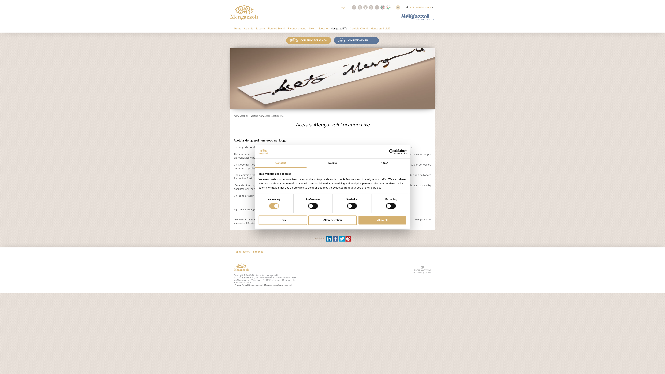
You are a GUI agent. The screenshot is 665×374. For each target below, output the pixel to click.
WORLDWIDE (420, 7)
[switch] (313, 206)
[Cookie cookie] (255, 285)
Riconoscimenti (297, 28)
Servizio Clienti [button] (359, 28)
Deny (283, 220)
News (312, 28)
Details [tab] (332, 162)
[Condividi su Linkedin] (329, 238)
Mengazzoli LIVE (380, 28)
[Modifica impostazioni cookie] (278, 285)
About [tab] (384, 162)
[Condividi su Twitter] (342, 238)
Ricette (260, 28)
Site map (258, 251)
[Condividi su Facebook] (336, 238)
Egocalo (323, 28)
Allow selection (332, 220)
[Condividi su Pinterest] (348, 238)
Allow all (382, 220)
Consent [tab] (280, 162)
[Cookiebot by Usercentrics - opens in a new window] (391, 151)
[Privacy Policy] (241, 285)
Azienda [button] (248, 28)
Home (237, 28)
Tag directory (242, 251)
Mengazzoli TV (339, 28)
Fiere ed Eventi (276, 28)
